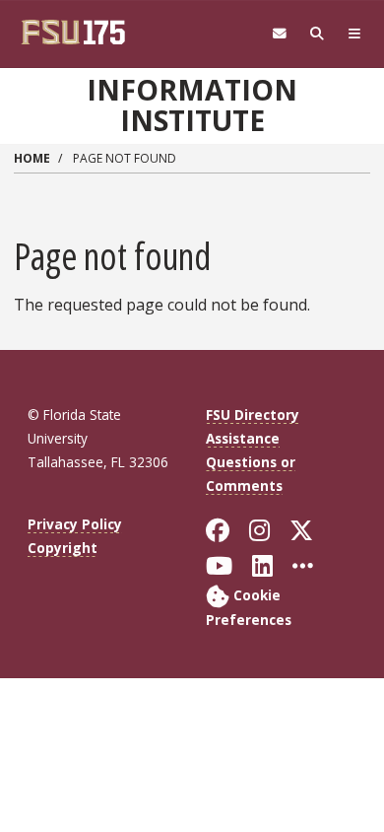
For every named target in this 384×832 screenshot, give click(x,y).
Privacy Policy (75, 524)
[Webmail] (279, 34)
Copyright (62, 547)
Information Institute (192, 105)
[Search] (317, 34)
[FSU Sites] (354, 34)
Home (32, 158)
